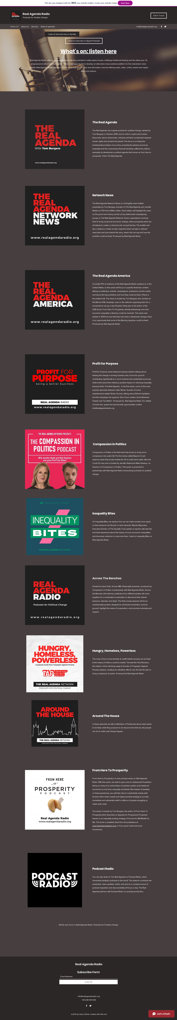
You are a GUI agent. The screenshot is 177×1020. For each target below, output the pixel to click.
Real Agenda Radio (36, 14)
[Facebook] (161, 26)
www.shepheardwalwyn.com (104, 826)
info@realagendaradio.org (146, 27)
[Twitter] (165, 26)
